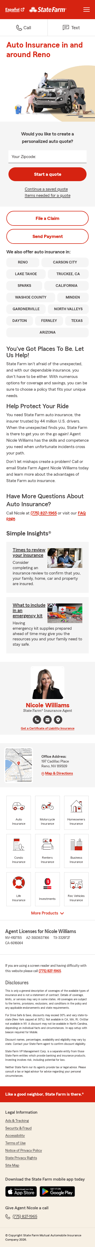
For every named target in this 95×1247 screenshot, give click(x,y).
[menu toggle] (86, 9)
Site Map (12, 1165)
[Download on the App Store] (21, 1191)
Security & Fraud (18, 1128)
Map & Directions (59, 773)
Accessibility (15, 1136)
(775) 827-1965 (44, 513)
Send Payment (47, 236)
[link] (48, 9)
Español (12, 9)
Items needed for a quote (47, 195)
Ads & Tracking (17, 1121)
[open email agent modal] (47, 720)
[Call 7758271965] (37, 720)
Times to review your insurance (29, 552)
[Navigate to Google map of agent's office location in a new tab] (58, 720)
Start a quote (47, 174)
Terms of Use (15, 1143)
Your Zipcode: (24, 157)
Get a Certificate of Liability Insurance (47, 728)
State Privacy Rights (21, 1158)
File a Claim (47, 218)
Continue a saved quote (46, 189)
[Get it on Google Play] (57, 1191)
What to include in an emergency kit (29, 610)
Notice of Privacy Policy (23, 1150)
